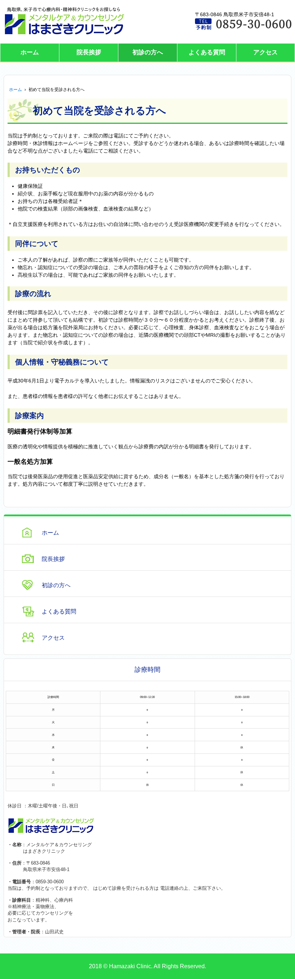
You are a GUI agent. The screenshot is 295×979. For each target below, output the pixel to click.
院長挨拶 (89, 52)
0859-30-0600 (50, 881)
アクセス (265, 52)
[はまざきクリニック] (51, 826)
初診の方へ (147, 52)
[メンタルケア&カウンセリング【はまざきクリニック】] (65, 21)
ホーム (30, 52)
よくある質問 (207, 52)
